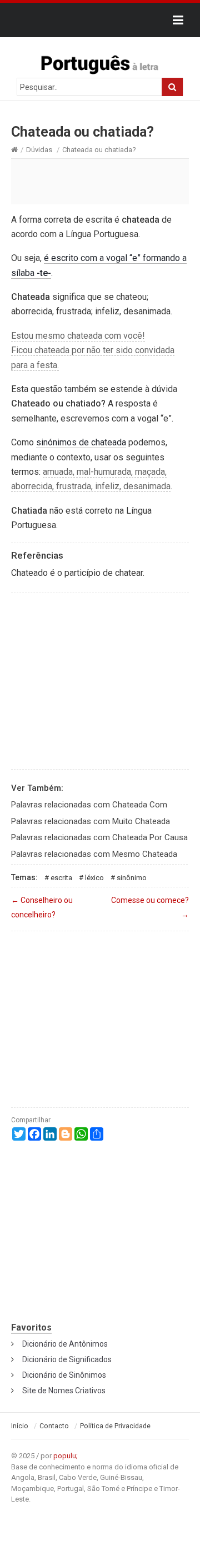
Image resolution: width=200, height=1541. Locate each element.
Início (19, 1426)
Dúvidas (39, 149)
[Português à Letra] (100, 62)
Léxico (94, 877)
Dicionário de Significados (67, 1359)
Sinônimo (132, 877)
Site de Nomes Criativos (64, 1390)
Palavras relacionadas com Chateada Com (89, 805)
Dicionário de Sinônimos (64, 1375)
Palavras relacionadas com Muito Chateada (90, 821)
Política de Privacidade (115, 1426)
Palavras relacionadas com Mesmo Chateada (94, 854)
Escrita (61, 877)
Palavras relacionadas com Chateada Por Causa (99, 837)
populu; (65, 1456)
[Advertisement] (100, 181)
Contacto (54, 1426)
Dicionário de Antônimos (65, 1343)
